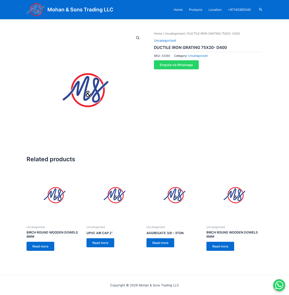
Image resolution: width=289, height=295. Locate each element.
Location (215, 10)
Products (195, 10)
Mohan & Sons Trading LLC (80, 9)
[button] (137, 37)
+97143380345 (239, 10)
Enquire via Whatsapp (176, 65)
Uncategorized (175, 33)
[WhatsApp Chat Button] (279, 285)
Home (178, 10)
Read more (40, 246)
